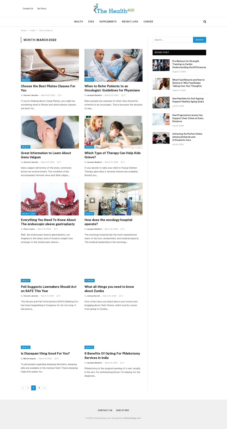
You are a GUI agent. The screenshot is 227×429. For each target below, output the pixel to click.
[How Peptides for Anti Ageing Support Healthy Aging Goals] (161, 102)
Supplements (108, 21)
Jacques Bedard (94, 95)
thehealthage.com (132, 418)
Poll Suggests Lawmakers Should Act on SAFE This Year (48, 289)
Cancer (148, 21)
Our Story (41, 8)
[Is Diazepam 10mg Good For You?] (50, 332)
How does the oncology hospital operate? (108, 222)
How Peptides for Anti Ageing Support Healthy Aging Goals (188, 100)
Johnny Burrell (93, 296)
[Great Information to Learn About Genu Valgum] (50, 132)
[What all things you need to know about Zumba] (113, 266)
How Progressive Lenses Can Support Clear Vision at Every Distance (188, 118)
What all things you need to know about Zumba (109, 289)
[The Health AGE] (113, 8)
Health (78, 21)
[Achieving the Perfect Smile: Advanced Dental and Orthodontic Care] (161, 138)
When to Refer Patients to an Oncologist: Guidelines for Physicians (112, 88)
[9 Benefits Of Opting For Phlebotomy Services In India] (113, 332)
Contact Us (28, 8)
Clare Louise (29, 229)
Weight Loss (130, 21)
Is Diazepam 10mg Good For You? (45, 353)
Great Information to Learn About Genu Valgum (46, 155)
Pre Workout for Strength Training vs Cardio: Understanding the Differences (189, 64)
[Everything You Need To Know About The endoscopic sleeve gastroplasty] (50, 199)
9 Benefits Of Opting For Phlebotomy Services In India (112, 356)
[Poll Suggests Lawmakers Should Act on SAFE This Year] (50, 266)
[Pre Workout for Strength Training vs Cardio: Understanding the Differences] (161, 65)
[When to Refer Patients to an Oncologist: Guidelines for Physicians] (113, 65)
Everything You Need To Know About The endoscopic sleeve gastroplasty (48, 222)
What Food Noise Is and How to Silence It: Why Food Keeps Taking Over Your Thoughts (188, 83)
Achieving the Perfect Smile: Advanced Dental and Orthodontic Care (187, 137)
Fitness (89, 281)
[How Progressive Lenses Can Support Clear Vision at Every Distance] (161, 119)
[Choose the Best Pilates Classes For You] (50, 65)
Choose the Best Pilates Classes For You (48, 88)
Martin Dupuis (29, 359)
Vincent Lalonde (30, 95)
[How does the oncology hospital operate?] (113, 199)
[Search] (204, 21)
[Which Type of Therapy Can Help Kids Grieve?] (113, 132)
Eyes (91, 21)
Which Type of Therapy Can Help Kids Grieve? (112, 155)
